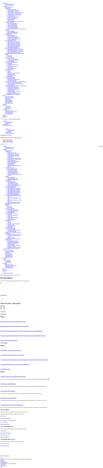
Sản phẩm (5, 6)
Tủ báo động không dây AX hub (14, 79)
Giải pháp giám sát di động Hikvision (7, 391)
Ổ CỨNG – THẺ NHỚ (9, 57)
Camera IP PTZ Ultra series (13, 37)
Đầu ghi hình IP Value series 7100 (14, 41)
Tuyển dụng (5, 115)
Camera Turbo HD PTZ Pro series (14, 38)
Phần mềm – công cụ (9, 110)
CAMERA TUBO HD (9, 22)
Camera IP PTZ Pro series (12, 36)
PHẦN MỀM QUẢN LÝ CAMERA (12, 94)
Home (1, 275)
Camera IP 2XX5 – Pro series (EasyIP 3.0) (16, 12)
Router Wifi (10, 63)
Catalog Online (6, 124)
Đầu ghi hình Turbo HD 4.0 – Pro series (15, 50)
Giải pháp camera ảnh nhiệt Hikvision (8, 383)
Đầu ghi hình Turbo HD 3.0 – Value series (16, 49)
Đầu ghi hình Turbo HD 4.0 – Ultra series (15, 51)
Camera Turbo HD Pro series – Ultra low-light (16, 28)
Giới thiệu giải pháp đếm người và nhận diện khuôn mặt (11, 405)
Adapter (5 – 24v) (11, 73)
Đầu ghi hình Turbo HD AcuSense (14, 52)
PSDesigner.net (29, 459)
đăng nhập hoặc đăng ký (15, 119)
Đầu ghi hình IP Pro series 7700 (14, 43)
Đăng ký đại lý (3, 461)
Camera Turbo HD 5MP (12, 24)
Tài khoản (5, 121)
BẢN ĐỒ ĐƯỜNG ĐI (4, 424)
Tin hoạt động (7, 106)
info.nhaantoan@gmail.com (5, 418)
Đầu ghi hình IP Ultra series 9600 (14, 46)
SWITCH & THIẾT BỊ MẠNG (11, 62)
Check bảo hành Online (9, 97)
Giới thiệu (5, 3)
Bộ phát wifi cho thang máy (13, 64)
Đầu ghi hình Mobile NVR (13, 33)
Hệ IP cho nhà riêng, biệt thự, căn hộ (14, 82)
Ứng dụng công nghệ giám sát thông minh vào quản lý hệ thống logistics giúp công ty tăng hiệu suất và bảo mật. (22, 335)
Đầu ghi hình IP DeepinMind (13, 47)
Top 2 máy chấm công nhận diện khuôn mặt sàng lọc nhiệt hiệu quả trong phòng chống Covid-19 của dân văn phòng (24, 359)
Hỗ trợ (4, 95)
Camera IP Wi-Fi (11, 20)
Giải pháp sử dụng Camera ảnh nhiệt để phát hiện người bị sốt (13, 376)
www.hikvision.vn (3, 420)
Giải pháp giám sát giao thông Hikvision (8, 398)
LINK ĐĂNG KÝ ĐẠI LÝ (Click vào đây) (10, 137)
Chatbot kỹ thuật (3, 462)
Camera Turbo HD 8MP (12, 25)
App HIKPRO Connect (5, 369)
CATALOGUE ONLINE (8, 273)
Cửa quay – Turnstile (12, 92)
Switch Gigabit (10, 67)
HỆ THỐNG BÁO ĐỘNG (10, 77)
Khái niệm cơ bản (8, 99)
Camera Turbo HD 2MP (12, 23)
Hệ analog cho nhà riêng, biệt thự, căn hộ (15, 83)
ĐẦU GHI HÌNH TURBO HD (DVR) (12, 48)
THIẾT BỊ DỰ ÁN (9, 7)
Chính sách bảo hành (9, 96)
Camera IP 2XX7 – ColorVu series (14, 14)
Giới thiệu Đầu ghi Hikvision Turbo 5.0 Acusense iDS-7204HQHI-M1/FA (15, 364)
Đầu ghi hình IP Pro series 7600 (14, 42)
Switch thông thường (12, 68)
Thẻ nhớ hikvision (11, 61)
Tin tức (4, 105)
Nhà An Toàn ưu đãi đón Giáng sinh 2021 (8, 340)
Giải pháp (5, 104)
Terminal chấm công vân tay (13, 86)
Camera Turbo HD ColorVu (13, 26)
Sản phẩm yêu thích (9, 122)
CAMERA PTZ (8, 34)
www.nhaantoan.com (12, 420)
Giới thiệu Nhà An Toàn (9, 4)
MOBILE (7, 29)
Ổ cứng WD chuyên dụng (12, 58)
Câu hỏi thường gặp (9, 100)
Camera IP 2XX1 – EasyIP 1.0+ (14, 10)
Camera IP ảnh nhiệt (11, 15)
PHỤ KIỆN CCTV (9, 69)
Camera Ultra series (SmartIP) (13, 17)
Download (5, 109)
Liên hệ (4, 117)
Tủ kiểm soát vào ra (11, 90)
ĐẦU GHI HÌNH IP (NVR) (10, 40)
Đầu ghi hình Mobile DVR (13, 32)
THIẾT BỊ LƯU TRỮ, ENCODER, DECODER (14, 53)
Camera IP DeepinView (12, 18)
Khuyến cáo (7, 98)
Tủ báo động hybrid (11, 78)
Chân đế (9, 71)
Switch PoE (10, 65)
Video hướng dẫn (8, 101)
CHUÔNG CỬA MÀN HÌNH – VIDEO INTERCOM (15, 81)
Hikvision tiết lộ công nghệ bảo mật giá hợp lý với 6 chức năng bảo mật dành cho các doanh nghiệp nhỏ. (21, 331)
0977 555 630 (10, 142)
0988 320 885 (9, 139)
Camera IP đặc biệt (11, 19)
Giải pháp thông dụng (9, 113)
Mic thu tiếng (10, 76)
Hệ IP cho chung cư (11, 84)
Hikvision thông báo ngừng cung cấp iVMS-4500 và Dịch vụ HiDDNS (14, 326)
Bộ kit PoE (10, 55)
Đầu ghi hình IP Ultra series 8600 (14, 44)
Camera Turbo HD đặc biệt (13, 27)
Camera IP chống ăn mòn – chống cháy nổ (16, 21)
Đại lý (4, 114)
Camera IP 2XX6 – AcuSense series (14, 13)
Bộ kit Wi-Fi (10, 56)
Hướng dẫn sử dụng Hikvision (11, 111)
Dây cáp (9, 70)
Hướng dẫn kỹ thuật (9, 103)
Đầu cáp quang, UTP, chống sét (14, 72)
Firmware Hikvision (9, 112)
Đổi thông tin (7, 123)
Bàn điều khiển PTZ (11, 75)
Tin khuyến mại (8, 108)
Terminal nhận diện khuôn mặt (13, 89)
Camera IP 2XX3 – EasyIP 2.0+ (14, 11)
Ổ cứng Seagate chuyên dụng (13, 60)
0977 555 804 (9, 140)
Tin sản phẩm (7, 107)
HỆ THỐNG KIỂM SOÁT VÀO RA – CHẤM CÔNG (16, 85)
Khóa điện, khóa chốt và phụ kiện (14, 93)
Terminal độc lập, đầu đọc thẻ (13, 87)
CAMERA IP (7, 8)
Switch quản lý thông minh (13, 66)
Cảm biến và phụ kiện (12, 80)
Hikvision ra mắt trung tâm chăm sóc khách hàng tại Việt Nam (13, 321)
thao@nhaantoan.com (4, 445)
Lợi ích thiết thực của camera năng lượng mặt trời (10, 350)
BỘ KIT (6, 54)
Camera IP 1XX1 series (12, 9)
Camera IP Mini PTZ (12, 35)
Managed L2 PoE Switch (8, 275)
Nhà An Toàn (26, 280)
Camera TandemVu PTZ (12, 39)
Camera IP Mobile (11, 30)
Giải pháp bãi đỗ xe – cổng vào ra (14, 91)
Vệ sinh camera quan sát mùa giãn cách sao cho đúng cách (12, 355)
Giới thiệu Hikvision (9, 5)
